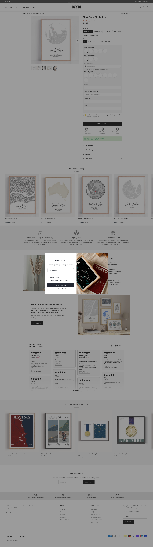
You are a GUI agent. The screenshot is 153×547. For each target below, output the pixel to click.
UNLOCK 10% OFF (60, 285)
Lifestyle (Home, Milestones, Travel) (59, 280)
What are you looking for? (53, 275)
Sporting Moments (54, 277)
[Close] (106, 255)
